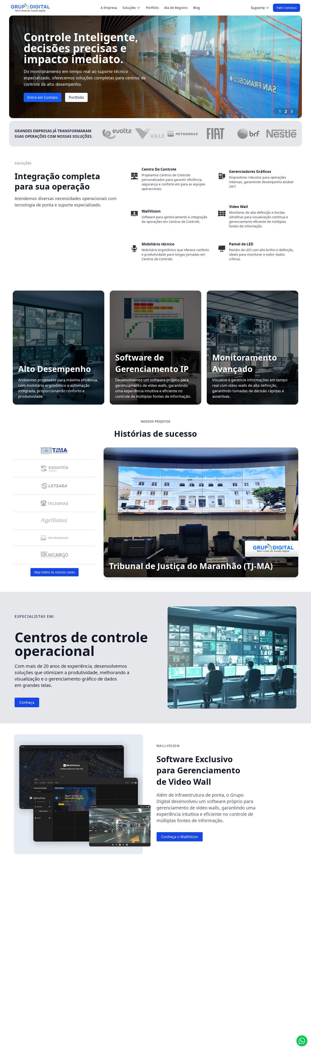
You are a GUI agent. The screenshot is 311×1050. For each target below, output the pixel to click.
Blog (196, 7)
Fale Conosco (286, 7)
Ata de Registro (176, 7)
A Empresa (109, 7)
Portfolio (152, 7)
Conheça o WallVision (179, 836)
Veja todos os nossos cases (54, 572)
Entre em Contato (42, 97)
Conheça (26, 702)
